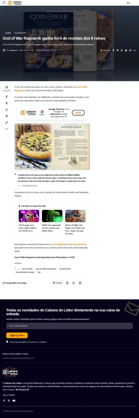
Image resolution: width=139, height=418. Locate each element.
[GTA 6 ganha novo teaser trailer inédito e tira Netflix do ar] (29, 216)
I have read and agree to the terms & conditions (28, 342)
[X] (9, 401)
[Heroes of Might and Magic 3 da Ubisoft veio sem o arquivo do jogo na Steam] (75, 216)
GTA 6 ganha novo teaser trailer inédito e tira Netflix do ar (28, 228)
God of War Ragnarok (46, 269)
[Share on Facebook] (113, 50)
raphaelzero (14, 50)
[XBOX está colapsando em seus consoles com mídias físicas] (52, 216)
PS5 (39, 272)
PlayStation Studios (25, 272)
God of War (27, 269)
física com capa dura (77, 244)
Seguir (78, 112)
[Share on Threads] (6, 116)
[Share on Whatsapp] (122, 50)
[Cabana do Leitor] (14, 3)
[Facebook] (4, 401)
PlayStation (20, 33)
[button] (5, 3)
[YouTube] (14, 401)
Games (8, 33)
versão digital (57, 244)
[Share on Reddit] (126, 50)
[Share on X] (117, 50)
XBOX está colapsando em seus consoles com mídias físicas (51, 228)
